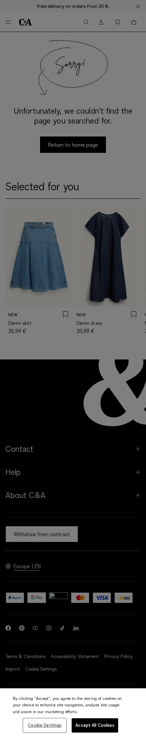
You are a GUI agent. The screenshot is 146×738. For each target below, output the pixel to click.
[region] (73, 713)
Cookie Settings (44, 725)
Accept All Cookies (94, 725)
